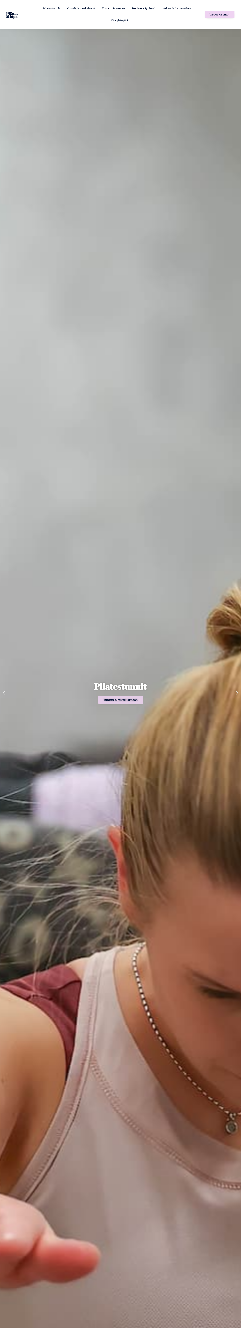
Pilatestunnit (51, 8)
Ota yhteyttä (119, 20)
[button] (4, 693)
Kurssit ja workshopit (81, 8)
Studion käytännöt (143, 8)
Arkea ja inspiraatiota (177, 8)
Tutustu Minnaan (113, 8)
